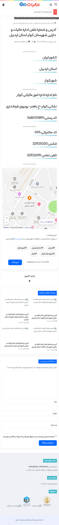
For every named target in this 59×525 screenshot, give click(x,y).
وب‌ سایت (54, 425)
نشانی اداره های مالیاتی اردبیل (23, 23)
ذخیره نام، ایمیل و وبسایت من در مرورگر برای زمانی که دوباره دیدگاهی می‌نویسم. (29, 436)
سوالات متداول (40, 470)
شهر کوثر (21, 248)
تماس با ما (18, 239)
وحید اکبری (30, 276)
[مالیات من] (29, 4)
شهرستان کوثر (47, 254)
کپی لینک (15, 262)
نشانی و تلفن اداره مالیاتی (42, 23)
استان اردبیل (37, 248)
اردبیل (50, 248)
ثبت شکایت (30, 470)
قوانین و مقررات (52, 470)
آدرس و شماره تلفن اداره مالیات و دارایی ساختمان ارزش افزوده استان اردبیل (16, 317)
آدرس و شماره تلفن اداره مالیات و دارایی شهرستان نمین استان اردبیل (16, 344)
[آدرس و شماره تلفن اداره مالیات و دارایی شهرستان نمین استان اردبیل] (15, 334)
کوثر (33, 254)
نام (55, 402)
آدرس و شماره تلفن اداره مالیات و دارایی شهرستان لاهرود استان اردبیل (44, 317)
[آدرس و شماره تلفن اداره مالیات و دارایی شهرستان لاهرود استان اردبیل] (44, 305)
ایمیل (54, 413)
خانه (52, 23)
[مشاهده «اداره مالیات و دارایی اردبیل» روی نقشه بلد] (29, 198)
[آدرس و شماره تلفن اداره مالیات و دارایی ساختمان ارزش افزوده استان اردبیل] (15, 305)
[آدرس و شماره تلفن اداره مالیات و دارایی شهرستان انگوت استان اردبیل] (44, 334)
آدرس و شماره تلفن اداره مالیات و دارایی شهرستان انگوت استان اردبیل (44, 345)
